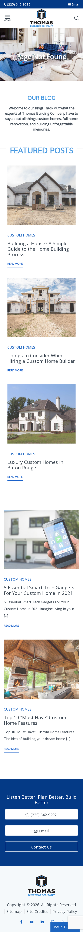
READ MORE (15, 264)
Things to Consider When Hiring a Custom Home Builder (41, 358)
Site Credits (37, 911)
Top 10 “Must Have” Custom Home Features (35, 720)
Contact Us (41, 847)
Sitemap (14, 911)
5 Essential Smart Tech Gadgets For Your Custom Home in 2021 (39, 590)
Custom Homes (21, 235)
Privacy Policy (64, 911)
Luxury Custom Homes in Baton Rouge (35, 465)
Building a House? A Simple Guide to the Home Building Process (38, 248)
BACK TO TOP (65, 927)
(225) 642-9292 (18, 4)
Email (75, 4)
